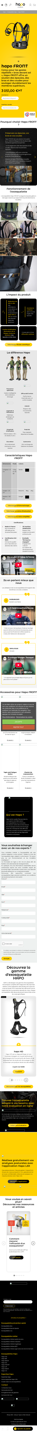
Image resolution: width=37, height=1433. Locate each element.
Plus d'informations (8, 717)
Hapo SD (4, 1362)
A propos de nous (6, 1395)
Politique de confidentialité (18, 1424)
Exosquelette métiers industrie (10, 1341)
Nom (2, 902)
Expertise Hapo (6, 1377)
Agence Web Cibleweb (24, 1415)
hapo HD (18, 1051)
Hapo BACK (5, 1360)
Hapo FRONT (5, 1364)
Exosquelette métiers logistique (11, 1344)
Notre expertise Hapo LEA (9, 1379)
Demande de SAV (7, 1390)
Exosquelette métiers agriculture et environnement (17, 1349)
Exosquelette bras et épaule (10, 1328)
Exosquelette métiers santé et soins (12, 1339)
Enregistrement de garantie (9, 1392)
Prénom (3, 879)
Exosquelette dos (6, 1326)
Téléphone (4, 910)
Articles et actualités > (18, 1318)
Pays (2, 925)
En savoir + (10, 740)
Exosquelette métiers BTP (9, 1346)
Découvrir (18, 1071)
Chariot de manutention (28, 773)
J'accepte (18, 722)
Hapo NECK (5, 1368)
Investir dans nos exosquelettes (11, 1381)
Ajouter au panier (24, 1429)
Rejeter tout (18, 727)
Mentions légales (18, 1419)
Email (3, 887)
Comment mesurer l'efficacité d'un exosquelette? (17, 1242)
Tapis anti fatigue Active (10, 773)
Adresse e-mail (7, 1299)
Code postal (5, 917)
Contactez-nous (6, 1388)
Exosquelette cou (6, 1330)
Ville (2, 894)
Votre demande (6, 933)
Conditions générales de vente (18, 1421)
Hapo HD (4, 1356)
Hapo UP (4, 1366)
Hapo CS (4, 1370)
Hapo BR (4, 1358)
